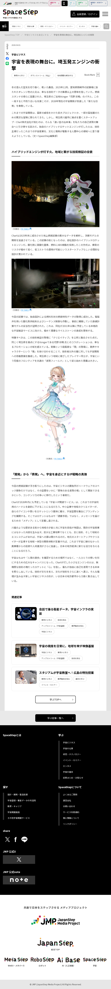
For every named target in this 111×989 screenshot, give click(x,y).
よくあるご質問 (70, 794)
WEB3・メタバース (97, 3)
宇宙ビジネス (16, 26)
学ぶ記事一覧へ (55, 718)
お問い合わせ (69, 806)
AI (71, 3)
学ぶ (4, 26)
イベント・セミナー (66, 26)
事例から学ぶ (19, 75)
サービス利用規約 (71, 812)
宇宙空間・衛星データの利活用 (22, 800)
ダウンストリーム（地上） (40, 75)
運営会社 (67, 800)
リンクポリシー (70, 823)
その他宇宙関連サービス (19, 817)
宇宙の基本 (94, 26)
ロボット (80, 3)
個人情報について (71, 817)
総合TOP (53, 3)
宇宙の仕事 (30, 26)
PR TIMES (25, 229)
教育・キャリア (15, 806)
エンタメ (82, 26)
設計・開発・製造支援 (18, 794)
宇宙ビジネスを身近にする (36, 34)
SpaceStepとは (12, 735)
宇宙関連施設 (14, 812)
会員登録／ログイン (87, 14)
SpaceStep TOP (12, 34)
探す (5, 787)
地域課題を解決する (65, 75)
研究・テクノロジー (46, 26)
